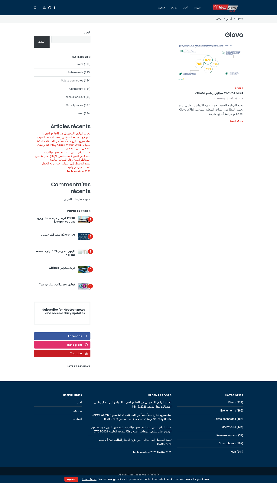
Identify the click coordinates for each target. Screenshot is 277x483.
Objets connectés (72, 80)
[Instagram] (49, 8)
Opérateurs (76, 89)
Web (80, 113)
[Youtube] (44, 8)
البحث (87, 32)
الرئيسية (197, 7)
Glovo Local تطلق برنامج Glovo (219, 93)
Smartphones (74, 105)
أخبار (185, 7)
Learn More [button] (89, 479)
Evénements (75, 72)
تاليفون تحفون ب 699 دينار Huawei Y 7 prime (54, 253)
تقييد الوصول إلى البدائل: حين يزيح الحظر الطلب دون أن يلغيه (66, 165)
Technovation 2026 (78, 171)
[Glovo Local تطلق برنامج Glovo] (210, 62)
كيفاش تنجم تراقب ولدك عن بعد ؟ (57, 284)
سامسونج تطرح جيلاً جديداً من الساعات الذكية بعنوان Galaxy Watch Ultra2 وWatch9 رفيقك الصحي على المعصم (63, 144)
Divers (239, 88)
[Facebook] (54, 8)
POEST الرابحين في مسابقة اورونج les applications (56, 220)
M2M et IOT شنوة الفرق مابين (58, 235)
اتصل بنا (161, 7)
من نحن (174, 7)
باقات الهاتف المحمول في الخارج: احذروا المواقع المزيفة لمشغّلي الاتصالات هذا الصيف (63, 135)
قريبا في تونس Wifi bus (62, 268)
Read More (236, 121)
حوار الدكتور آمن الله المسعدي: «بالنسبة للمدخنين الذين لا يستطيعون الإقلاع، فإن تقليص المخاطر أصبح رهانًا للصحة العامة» (62, 156)
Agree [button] (71, 479)
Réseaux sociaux (74, 97)
